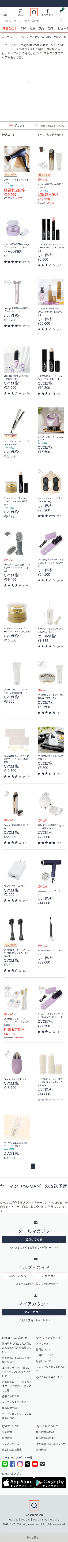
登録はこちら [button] (34, 1239)
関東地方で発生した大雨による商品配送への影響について (16, 1347)
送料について (43, 1349)
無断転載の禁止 (10, 1408)
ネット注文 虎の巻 (45, 1283)
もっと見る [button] (33, 1537)
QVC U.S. (13, 1519)
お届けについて (44, 1355)
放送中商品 (37, 28)
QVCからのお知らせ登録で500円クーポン (33, 1247)
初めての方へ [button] (17, 1276)
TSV (23, 28)
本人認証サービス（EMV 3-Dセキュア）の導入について (16, 1372)
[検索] (62, 21)
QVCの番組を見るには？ (49, 1377)
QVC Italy (54, 1519)
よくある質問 (23, 1283)
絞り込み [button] (19, 125)
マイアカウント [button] (34, 1312)
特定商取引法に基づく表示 (50, 1443)
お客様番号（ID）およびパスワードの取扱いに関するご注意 (17, 1386)
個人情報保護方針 (46, 1431)
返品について (43, 1361)
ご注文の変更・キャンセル (33, 1320)
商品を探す (10, 28)
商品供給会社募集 (12, 1449)
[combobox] (30, 21)
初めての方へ (43, 1343)
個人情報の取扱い (46, 1437)
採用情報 (7, 1437)
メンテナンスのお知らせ (15, 1402)
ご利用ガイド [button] (50, 1276)
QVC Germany (40, 1519)
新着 (51, 28)
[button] (7, 13)
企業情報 (7, 1431)
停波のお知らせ (10, 1396)
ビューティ (19, 37)
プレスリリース (10, 1443)
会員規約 (41, 1449)
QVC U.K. (25, 1519)
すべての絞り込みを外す (51, 134)
